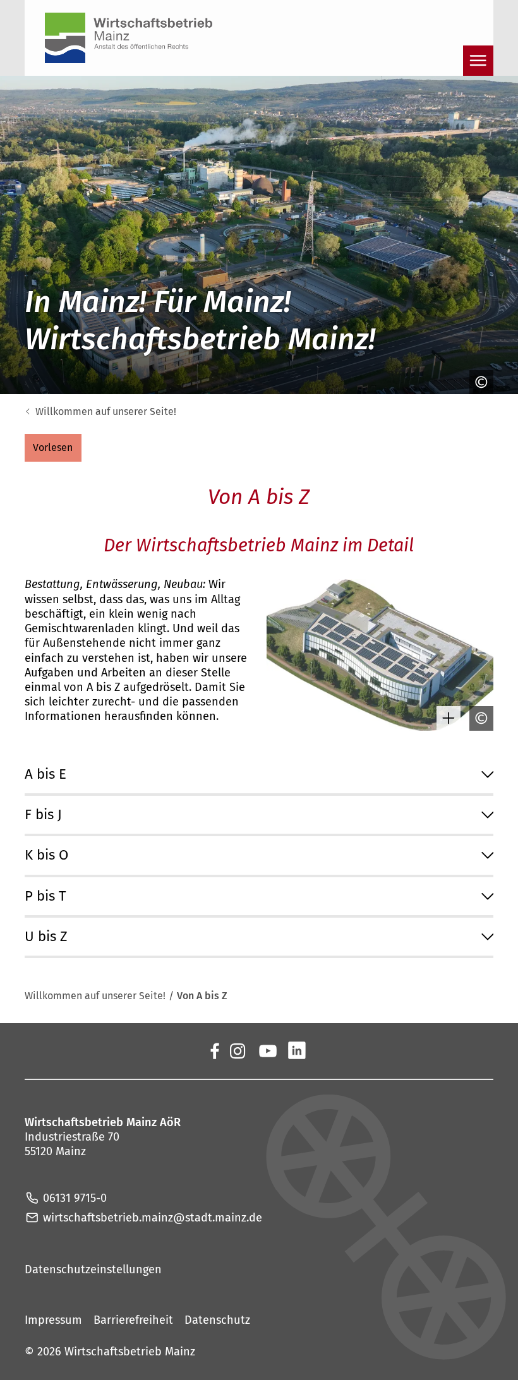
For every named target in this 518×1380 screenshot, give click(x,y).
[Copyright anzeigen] (478, 382)
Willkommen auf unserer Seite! (105, 411)
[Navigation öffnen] (478, 60)
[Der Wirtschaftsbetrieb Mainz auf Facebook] (214, 1050)
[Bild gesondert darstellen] (445, 718)
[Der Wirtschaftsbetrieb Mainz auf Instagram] (237, 1050)
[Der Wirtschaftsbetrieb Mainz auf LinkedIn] (297, 1050)
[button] (53, 448)
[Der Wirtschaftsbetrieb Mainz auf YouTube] (267, 1050)
